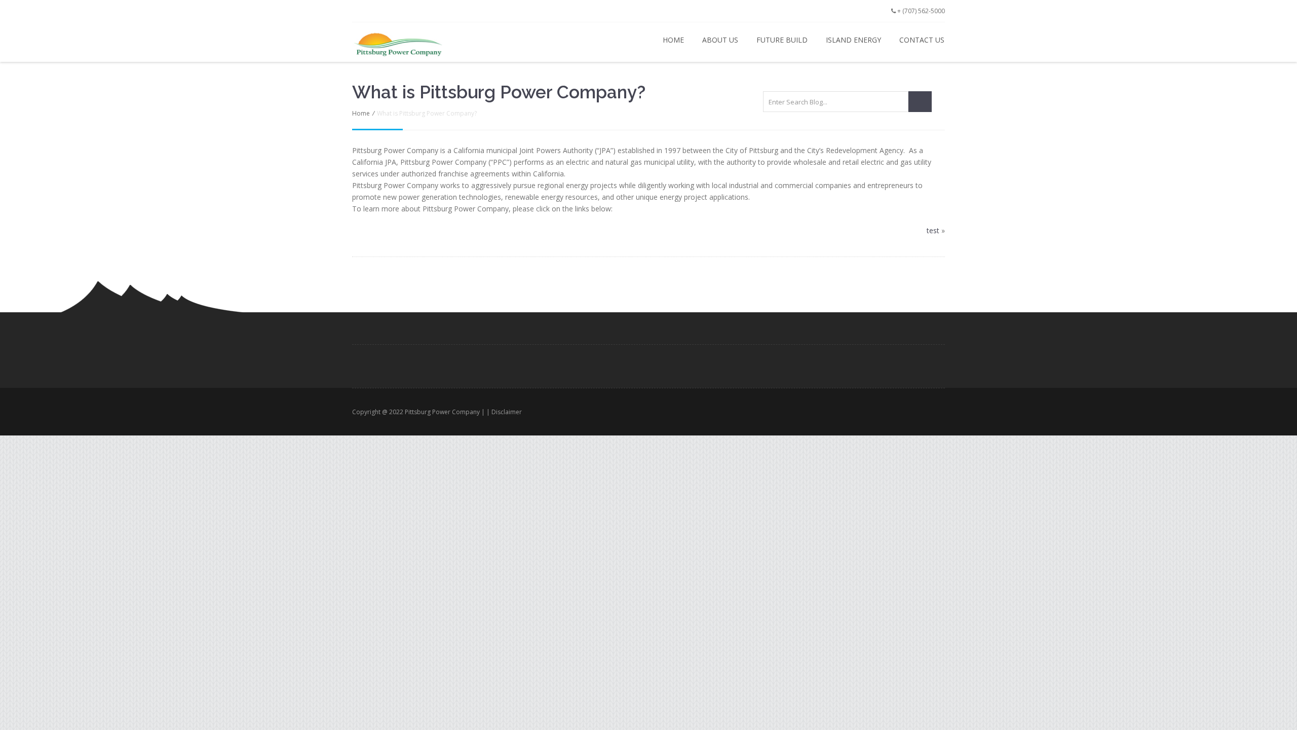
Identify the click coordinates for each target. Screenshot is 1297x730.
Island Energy (853, 40)
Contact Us (921, 40)
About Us (720, 40)
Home (673, 40)
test (933, 230)
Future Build (782, 40)
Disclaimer (506, 412)
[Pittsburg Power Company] (426, 44)
